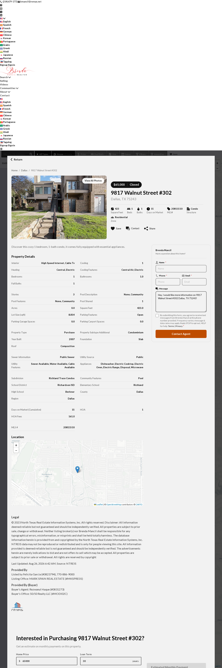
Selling (4, 80)
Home (14, 170)
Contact (5, 95)
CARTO (139, 504)
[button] (77, 469)
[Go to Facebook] (1, 4)
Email (188, 275)
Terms (171, 326)
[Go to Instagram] (1, 8)
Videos (4, 84)
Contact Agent (181, 333)
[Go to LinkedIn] (1, 15)
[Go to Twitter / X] (1, 11)
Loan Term (86, 654)
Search (4, 77)
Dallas (24, 170)
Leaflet (99, 504)
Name (162, 262)
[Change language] (2, 18)
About (3, 91)
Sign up (4, 65)
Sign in (11, 65)
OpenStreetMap (113, 504)
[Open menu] (1, 148)
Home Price (22, 654)
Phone (163, 275)
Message (163, 288)
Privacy (179, 326)
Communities (7, 88)
